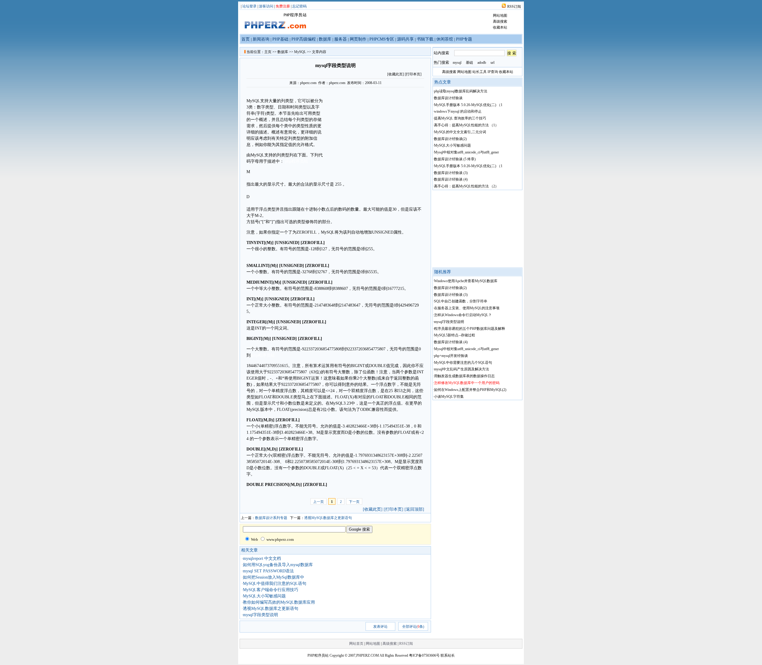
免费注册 (283, 6)
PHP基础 (280, 39)
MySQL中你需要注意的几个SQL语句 (463, 363)
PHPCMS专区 (381, 39)
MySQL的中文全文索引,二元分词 (460, 132)
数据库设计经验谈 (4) (451, 179)
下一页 (354, 502)
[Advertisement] (374, 129)
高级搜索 (500, 21)
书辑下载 (425, 39)
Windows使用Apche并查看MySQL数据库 (465, 281)
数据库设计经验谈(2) (450, 139)
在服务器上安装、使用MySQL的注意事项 (466, 308)
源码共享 (405, 39)
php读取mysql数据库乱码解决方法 (460, 91)
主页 (267, 52)
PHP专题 (464, 39)
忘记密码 (299, 6)
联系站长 (448, 655)
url (492, 62)
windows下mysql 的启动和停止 (458, 111)
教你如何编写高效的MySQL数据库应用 (279, 602)
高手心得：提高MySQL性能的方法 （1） (466, 125)
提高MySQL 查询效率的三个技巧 (460, 118)
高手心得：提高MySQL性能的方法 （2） (466, 186)
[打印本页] (413, 74)
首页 (245, 39)
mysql (457, 62)
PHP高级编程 (303, 39)
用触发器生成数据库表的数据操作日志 (464, 376)
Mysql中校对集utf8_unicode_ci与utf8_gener (466, 152)
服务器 (340, 39)
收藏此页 (395, 74)
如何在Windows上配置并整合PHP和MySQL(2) (470, 390)
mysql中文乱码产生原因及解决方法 (461, 369)
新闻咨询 (261, 39)
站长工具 (479, 72)
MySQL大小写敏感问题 (264, 596)
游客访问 (266, 6)
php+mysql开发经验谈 (451, 356)
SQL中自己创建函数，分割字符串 (460, 301)
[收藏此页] (372, 509)
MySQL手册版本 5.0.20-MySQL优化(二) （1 (468, 105)
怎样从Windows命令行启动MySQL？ (463, 315)
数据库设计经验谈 (448, 98)
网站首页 (356, 643)
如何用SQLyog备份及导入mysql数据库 (278, 565)
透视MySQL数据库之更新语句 (328, 518)
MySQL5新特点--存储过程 (454, 335)
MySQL (300, 52)
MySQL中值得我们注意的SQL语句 (274, 583)
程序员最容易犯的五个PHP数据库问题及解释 (469, 329)
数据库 (325, 39)
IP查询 (493, 72)
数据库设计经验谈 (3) (451, 173)
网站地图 (500, 15)
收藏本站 (500, 27)
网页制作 (358, 39)
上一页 (318, 502)
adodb (481, 62)
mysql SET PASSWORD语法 (268, 571)
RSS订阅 (514, 6)
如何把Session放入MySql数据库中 (273, 577)
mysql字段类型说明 (260, 615)
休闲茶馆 (444, 39)
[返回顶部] (414, 509)
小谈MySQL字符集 (449, 396)
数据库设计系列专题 (271, 518)
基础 (469, 62)
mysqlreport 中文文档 (262, 558)
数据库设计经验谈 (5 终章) (455, 159)
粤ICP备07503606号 (424, 655)
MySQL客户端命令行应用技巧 (270, 590)
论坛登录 (249, 6)
